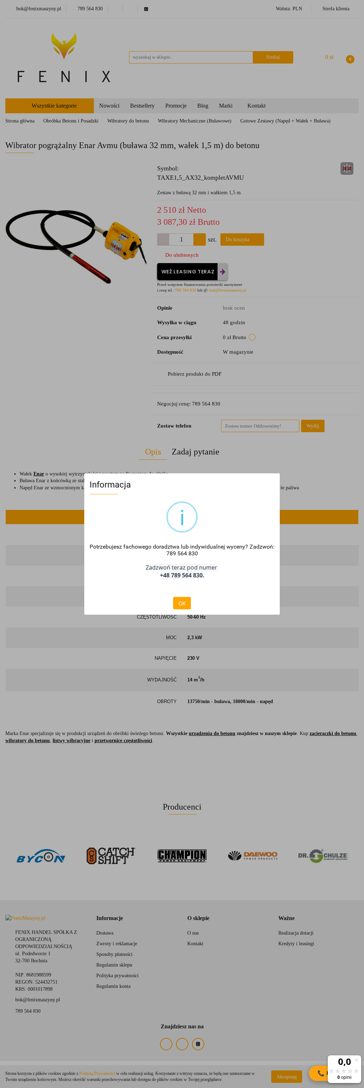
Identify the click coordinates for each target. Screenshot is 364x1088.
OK (182, 603)
